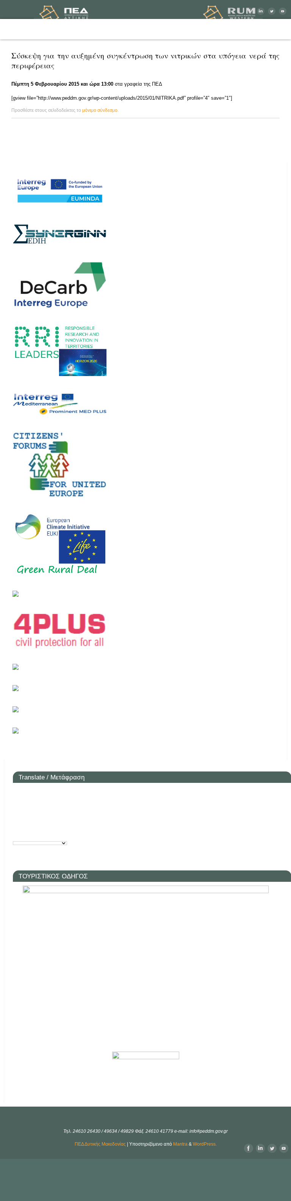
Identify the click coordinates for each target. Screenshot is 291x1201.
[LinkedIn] (259, 11)
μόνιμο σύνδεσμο (99, 110)
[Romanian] (29, 819)
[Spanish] (18, 832)
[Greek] (52, 805)
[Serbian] (52, 819)
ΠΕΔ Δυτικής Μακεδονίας (100, 1144)
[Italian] (63, 805)
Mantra (180, 1144)
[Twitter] (270, 11)
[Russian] (41, 819)
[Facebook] (248, 11)
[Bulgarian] (29, 792)
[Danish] (63, 792)
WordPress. (205, 1144)
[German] (41, 805)
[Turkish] (41, 832)
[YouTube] (281, 11)
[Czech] (52, 792)
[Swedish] (29, 832)
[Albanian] (18, 792)
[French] (29, 805)
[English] (18, 805)
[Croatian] (41, 792)
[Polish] (18, 819)
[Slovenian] (63, 819)
